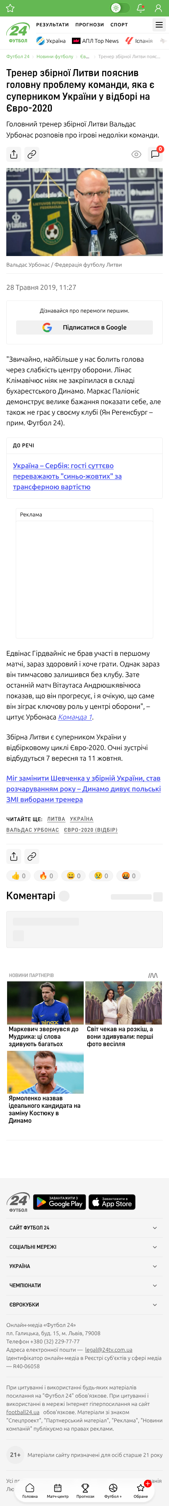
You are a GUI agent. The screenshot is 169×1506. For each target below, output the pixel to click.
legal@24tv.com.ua (108, 1350)
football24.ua (22, 1412)
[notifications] (141, 8)
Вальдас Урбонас (32, 830)
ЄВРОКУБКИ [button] (24, 1305)
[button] (84, 922)
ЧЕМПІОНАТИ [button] (25, 1286)
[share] (13, 154)
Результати (52, 24)
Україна (56, 41)
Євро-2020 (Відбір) (91, 830)
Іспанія (143, 41)
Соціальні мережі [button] (33, 1247)
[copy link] (31, 154)
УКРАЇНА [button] (19, 1266)
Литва (57, 819)
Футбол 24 (17, 56)
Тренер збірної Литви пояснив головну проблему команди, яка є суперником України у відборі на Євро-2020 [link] (130, 56)
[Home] (18, 40)
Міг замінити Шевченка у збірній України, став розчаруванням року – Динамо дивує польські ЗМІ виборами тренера (83, 788)
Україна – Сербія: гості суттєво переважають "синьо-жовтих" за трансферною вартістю (67, 476)
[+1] (10, 8)
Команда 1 (75, 717)
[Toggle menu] (159, 24)
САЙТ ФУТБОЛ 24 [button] (29, 1228)
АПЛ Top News (100, 41)
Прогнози (89, 24)
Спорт (119, 24)
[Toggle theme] (119, 7)
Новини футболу (55, 56)
